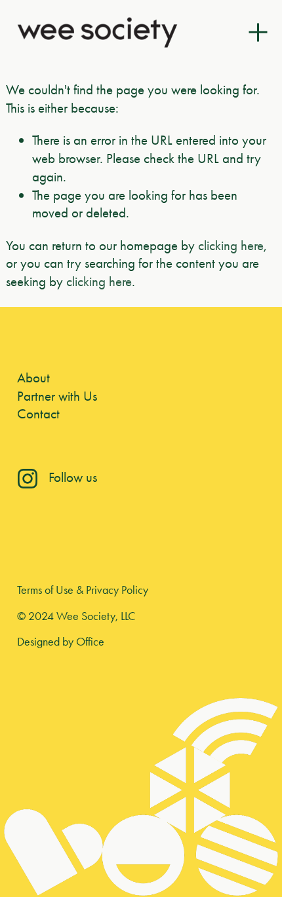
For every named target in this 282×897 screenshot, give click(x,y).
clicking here (231, 245)
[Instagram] (27, 478)
